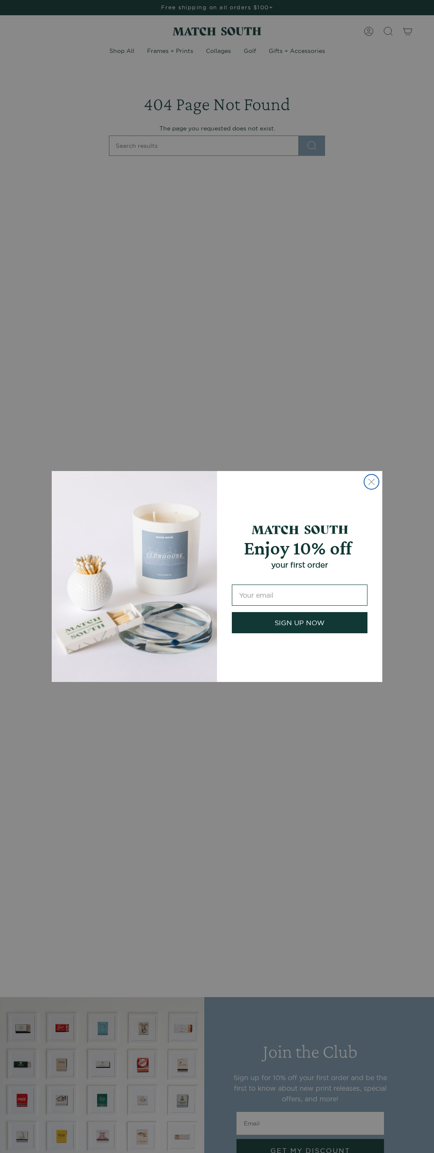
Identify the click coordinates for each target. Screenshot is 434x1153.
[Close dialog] (371, 481)
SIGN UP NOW (300, 622)
